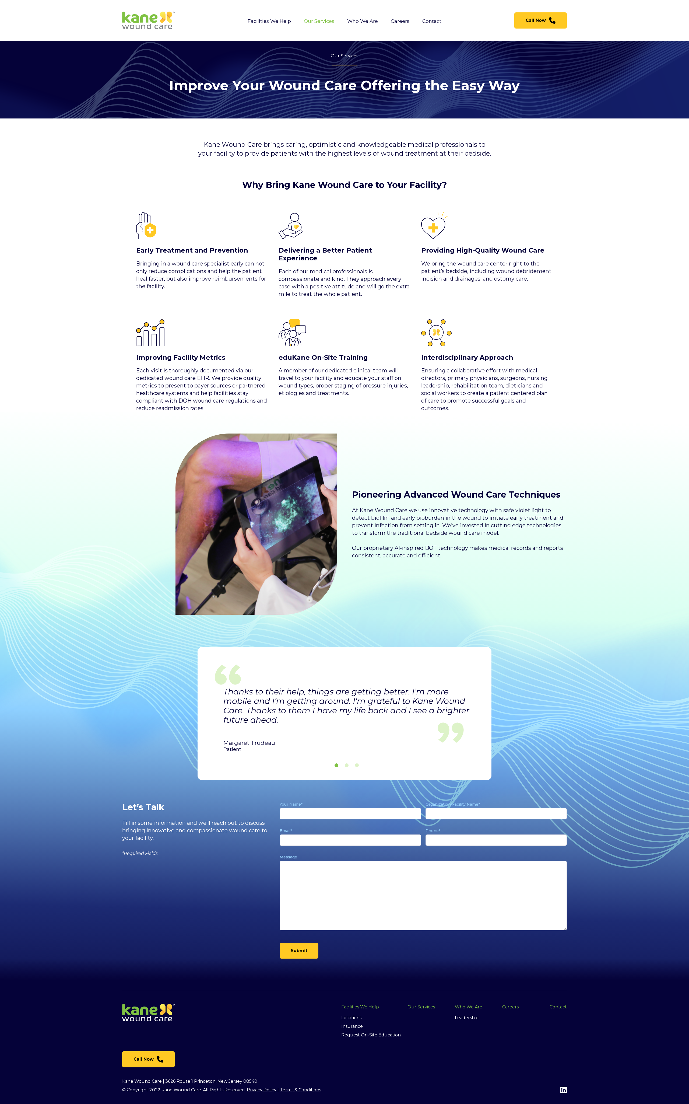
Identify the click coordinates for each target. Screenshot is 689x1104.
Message (288, 857)
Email (286, 830)
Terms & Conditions (300, 1089)
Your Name (291, 804)
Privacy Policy (261, 1089)
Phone (433, 830)
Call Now (536, 20)
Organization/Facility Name (453, 804)
